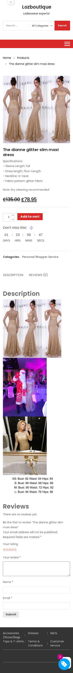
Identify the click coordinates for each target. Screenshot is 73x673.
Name (8, 582)
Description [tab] (13, 275)
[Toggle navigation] (67, 44)
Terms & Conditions (35, 643)
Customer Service (57, 643)
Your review (12, 557)
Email (7, 598)
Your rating (10, 544)
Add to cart (30, 216)
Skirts (53, 633)
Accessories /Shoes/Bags (11, 635)
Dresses (33, 633)
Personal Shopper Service (40, 257)
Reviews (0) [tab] (38, 275)
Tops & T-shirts (13, 641)
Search (62, 25)
